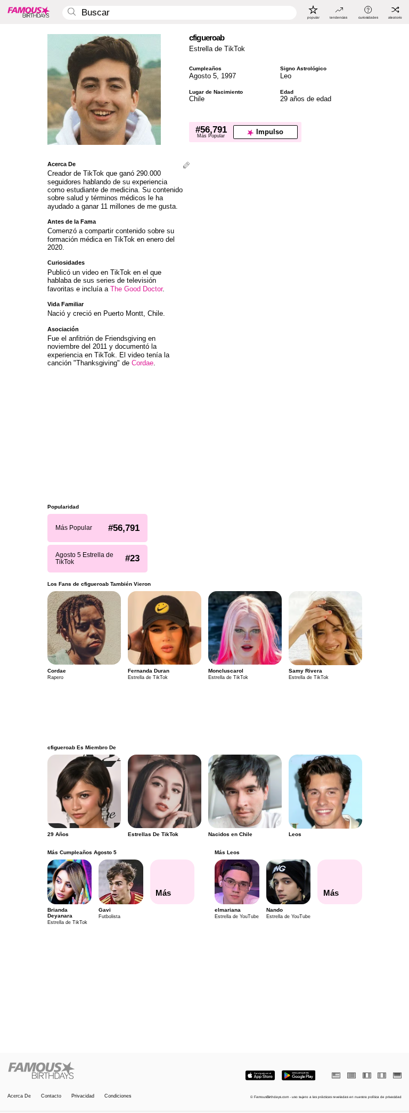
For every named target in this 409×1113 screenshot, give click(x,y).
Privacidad (82, 1096)
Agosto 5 (203, 76)
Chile (196, 99)
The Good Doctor (136, 289)
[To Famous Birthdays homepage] (29, 12)
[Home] (104, 1071)
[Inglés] (336, 1075)
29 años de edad (305, 99)
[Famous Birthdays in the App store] (260, 1075)
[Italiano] (382, 1075)
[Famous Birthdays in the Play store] (298, 1075)
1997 (228, 76)
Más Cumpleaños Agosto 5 (82, 852)
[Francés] (367, 1075)
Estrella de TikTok (217, 49)
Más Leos (227, 852)
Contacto (51, 1096)
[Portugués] (351, 1075)
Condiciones (118, 1096)
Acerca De (19, 1096)
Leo (285, 76)
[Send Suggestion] (186, 166)
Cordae (142, 363)
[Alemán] (397, 1075)
